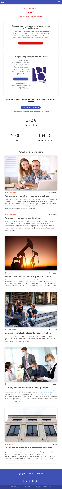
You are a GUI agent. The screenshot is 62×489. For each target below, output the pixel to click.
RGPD (31, 473)
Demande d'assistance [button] (20, 78)
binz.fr (31, 12)
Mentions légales (22, 474)
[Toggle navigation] (59, 2)
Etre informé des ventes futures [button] (30, 107)
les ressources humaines (44, 392)
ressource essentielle (26, 340)
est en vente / (31, 17)
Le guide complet (21, 281)
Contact (40, 473)
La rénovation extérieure (49, 453)
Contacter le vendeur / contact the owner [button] (30, 42)
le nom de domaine (31, 8)
